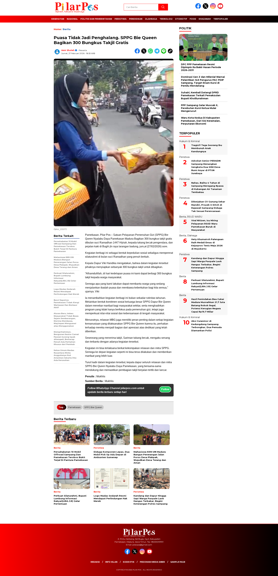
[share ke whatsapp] (151, 53)
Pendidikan (135, 19)
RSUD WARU (194, 216)
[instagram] (213, 8)
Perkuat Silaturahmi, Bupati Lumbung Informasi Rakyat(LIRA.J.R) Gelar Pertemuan (207, 285)
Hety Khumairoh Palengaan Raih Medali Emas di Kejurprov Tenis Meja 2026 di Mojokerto (207, 244)
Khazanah (205, 19)
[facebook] (198, 8)
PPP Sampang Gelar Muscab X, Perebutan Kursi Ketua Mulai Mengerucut (199, 108)
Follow (165, 389)
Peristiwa (120, 19)
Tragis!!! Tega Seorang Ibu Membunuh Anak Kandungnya (206, 148)
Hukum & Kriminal (189, 141)
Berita (66, 29)
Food (193, 19)
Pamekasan (74, 407)
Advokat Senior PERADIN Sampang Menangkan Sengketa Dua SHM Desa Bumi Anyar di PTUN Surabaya (206, 167)
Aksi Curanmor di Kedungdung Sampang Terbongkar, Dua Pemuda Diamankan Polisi (206, 326)
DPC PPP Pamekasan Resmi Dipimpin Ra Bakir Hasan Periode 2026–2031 (201, 67)
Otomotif (181, 19)
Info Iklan (111, 562)
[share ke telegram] (157, 53)
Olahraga (151, 19)
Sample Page (177, 562)
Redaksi (95, 562)
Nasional (72, 19)
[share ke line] (164, 53)
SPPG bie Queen (93, 407)
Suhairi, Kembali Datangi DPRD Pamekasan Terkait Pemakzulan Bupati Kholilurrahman (200, 95)
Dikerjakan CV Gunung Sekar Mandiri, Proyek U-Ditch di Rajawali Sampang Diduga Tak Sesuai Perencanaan (208, 206)
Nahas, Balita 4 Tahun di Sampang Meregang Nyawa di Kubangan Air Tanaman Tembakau (207, 187)
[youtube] (221, 8)
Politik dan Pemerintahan (96, 19)
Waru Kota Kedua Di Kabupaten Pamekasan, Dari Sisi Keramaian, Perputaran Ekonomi (200, 120)
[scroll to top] (267, 571)
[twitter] (206, 8)
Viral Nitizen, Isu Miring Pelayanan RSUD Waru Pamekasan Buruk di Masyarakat (204, 225)
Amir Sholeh (67, 50)
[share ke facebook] (138, 53)
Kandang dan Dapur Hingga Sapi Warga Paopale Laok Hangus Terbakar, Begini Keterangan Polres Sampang (207, 264)
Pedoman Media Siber (152, 562)
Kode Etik (128, 562)
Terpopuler (220, 19)
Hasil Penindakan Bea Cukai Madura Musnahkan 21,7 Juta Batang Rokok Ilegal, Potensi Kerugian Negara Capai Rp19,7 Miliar (208, 305)
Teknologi (166, 19)
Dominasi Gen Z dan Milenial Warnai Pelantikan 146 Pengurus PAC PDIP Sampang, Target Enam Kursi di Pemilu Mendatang (203, 81)
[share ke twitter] (144, 53)
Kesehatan (57, 19)
